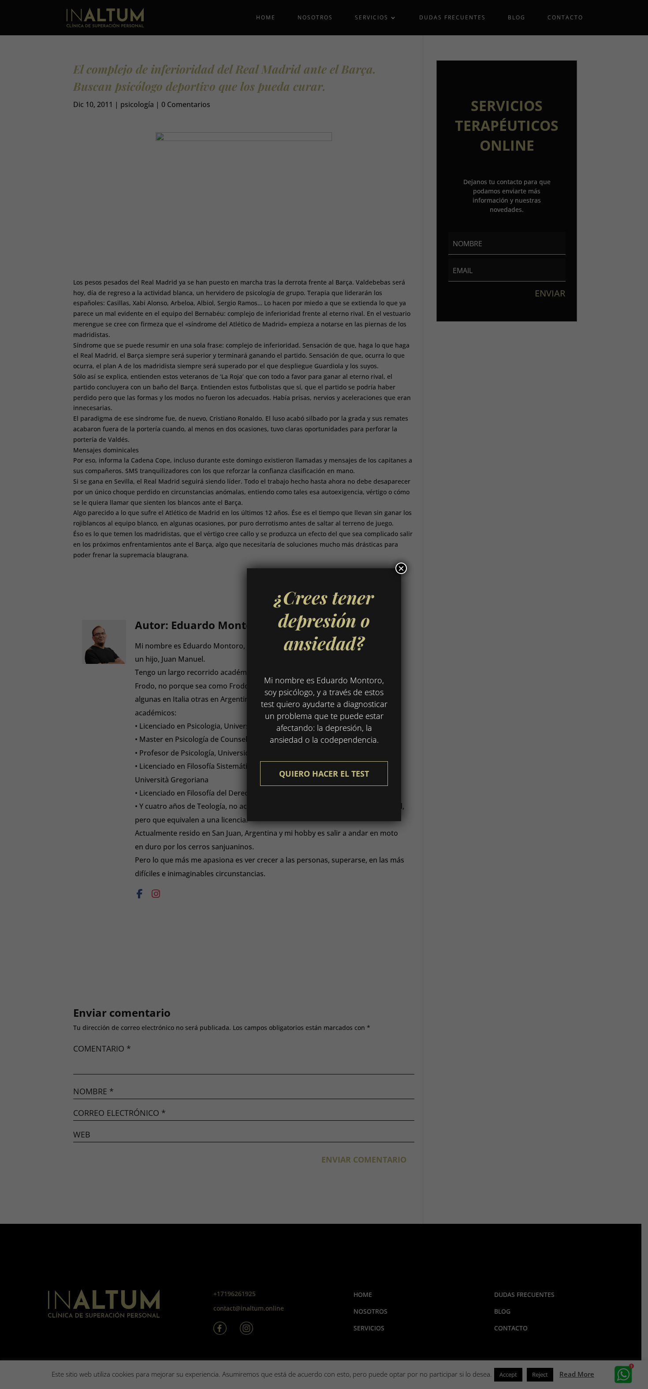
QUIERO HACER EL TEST (324, 773)
